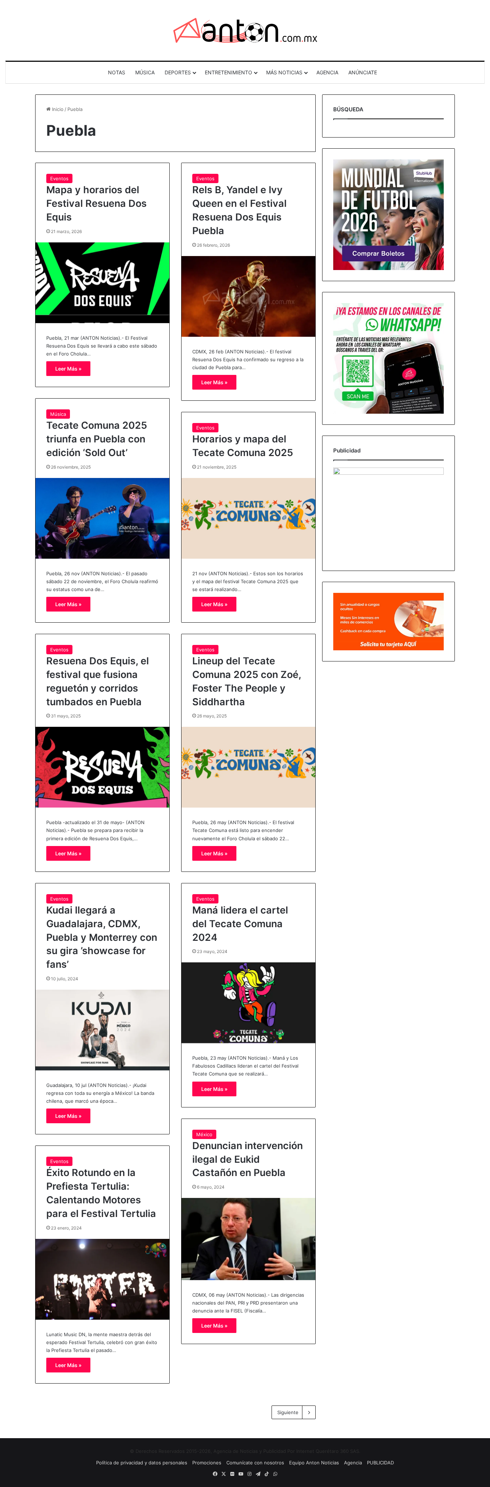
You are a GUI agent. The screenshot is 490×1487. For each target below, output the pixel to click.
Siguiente (287, 1412)
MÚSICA (145, 72)
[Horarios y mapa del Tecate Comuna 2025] (248, 518)
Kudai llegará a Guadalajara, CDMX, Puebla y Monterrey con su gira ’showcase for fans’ (101, 937)
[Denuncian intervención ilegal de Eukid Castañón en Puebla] (248, 1239)
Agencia (353, 1462)
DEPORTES (178, 72)
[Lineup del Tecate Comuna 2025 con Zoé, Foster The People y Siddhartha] (248, 767)
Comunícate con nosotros (255, 1462)
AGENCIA (327, 72)
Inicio (57, 109)
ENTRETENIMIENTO (228, 72)
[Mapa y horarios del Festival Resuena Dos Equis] (102, 282)
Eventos (59, 178)
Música (58, 414)
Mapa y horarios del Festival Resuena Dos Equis (96, 203)
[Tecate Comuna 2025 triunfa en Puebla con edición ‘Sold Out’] (102, 518)
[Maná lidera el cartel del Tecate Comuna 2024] (248, 1002)
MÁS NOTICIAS (284, 72)
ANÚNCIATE (362, 72)
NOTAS (116, 72)
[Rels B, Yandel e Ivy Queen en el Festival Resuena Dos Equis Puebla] (248, 296)
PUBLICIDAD (380, 1462)
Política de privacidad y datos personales (141, 1462)
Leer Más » (68, 369)
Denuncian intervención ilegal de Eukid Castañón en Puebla (247, 1159)
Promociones (206, 1462)
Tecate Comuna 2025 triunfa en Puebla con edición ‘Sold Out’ (96, 439)
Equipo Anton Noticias (314, 1462)
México (204, 1134)
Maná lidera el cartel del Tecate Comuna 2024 (240, 923)
